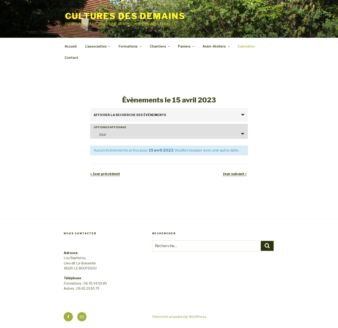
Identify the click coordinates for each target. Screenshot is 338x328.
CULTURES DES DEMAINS (125, 16)
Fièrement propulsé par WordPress (179, 317)
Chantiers (158, 46)
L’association (96, 46)
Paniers (184, 46)
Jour (102, 134)
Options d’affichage (110, 127)
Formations (128, 46)
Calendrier (246, 46)
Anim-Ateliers (214, 46)
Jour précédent (105, 174)
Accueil (71, 46)
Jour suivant (235, 174)
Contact (71, 57)
